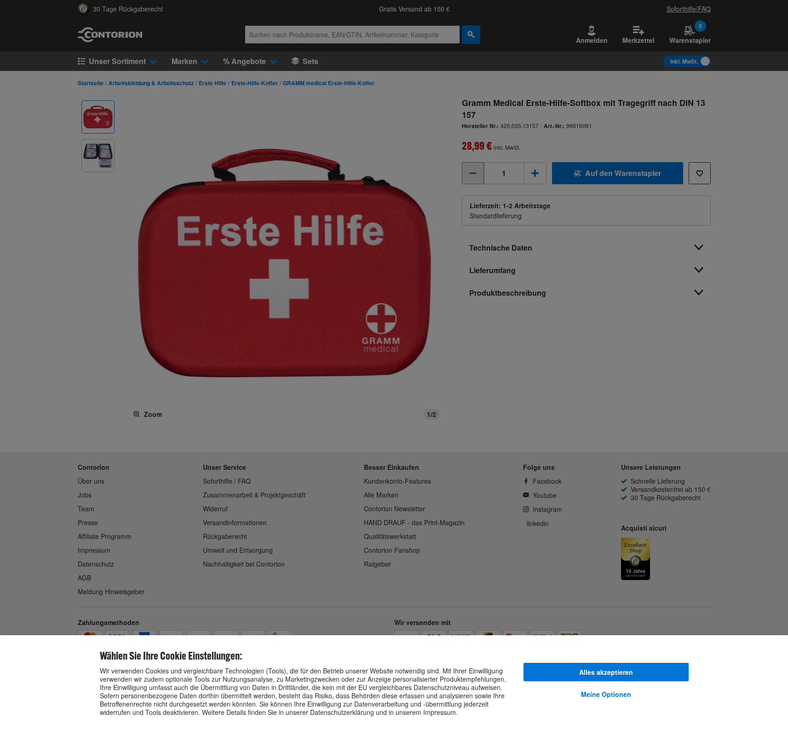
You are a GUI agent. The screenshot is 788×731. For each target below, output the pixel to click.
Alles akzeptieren (606, 672)
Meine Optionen (606, 694)
